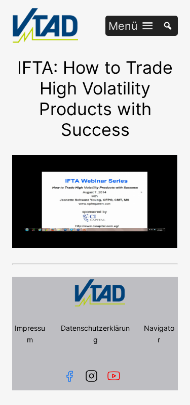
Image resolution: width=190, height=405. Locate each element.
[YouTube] (115, 376)
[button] (123, 26)
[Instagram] (91, 376)
